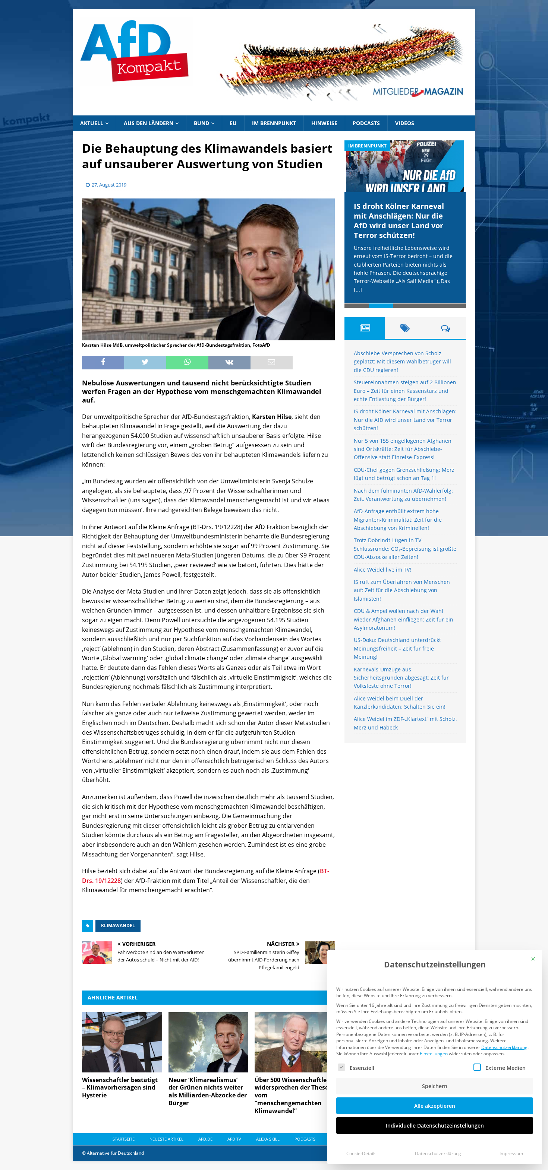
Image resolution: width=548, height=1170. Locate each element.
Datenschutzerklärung (504, 1047)
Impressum (511, 1153)
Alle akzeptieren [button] (434, 1105)
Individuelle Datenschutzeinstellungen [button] (435, 1125)
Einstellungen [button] (434, 1053)
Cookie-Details (361, 1153)
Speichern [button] (434, 1086)
